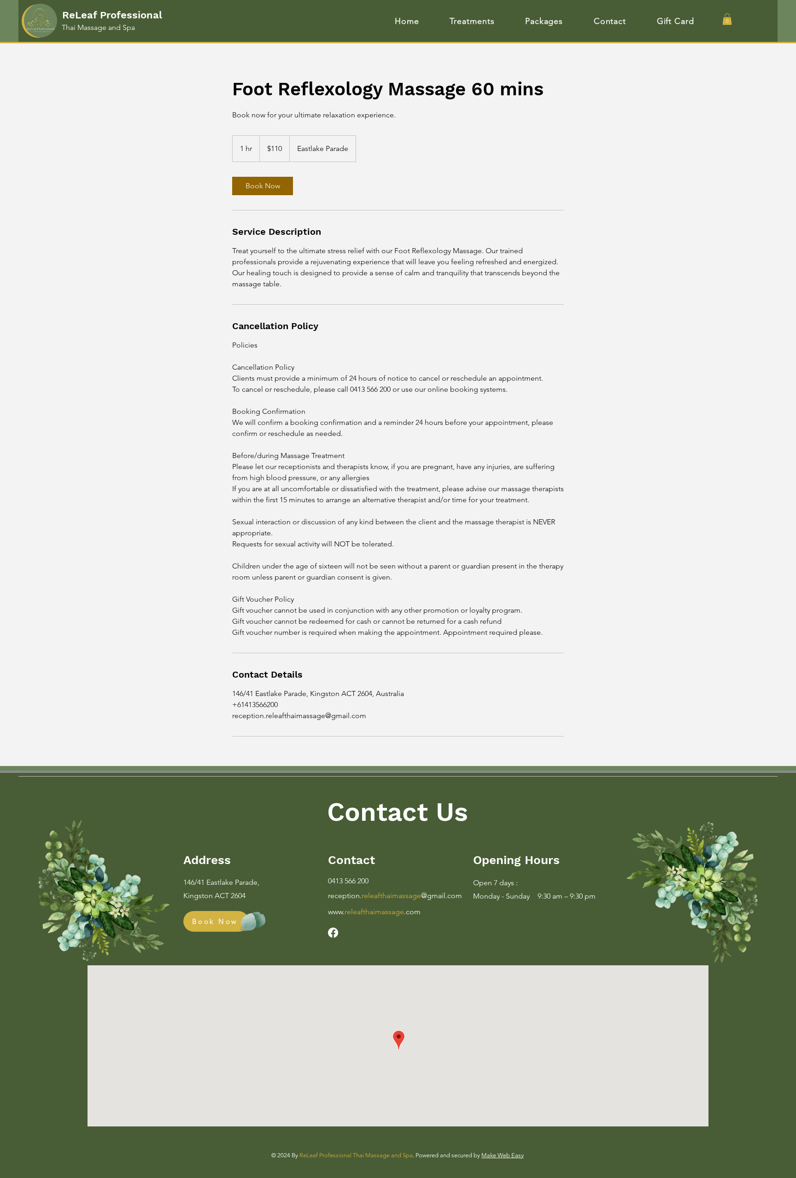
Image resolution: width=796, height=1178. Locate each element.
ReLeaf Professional (112, 15)
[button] (727, 19)
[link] (262, 186)
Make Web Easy (502, 1155)
